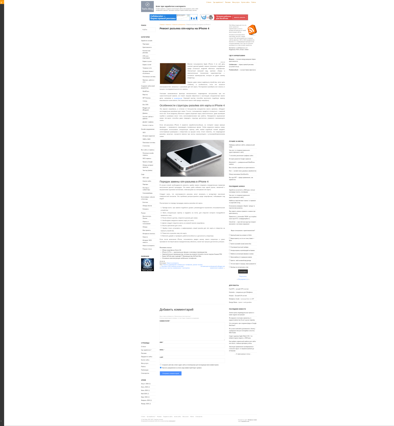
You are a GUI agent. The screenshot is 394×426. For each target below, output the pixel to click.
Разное (143, 213)
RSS (237, 49)
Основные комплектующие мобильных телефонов (179, 258)
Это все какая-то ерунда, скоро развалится (243, 264)
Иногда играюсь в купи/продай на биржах (243, 250)
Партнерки (146, 44)
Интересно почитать (149, 233)
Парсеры (145, 184)
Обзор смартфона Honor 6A (171, 250)
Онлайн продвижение (147, 129)
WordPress (146, 91)
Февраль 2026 (145, 400)
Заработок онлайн (146, 40)
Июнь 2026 (144, 390)
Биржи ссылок (147, 61)
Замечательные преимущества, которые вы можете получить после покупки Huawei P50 (192, 254)
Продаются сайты (146, 356)
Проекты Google (147, 162)
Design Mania (233, 302)
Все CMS (145, 104)
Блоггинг (145, 202)
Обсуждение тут (243, 279)
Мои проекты (147, 230)
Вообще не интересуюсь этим (239, 267)
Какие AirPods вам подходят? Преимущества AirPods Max (181, 256)
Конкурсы (146, 209)
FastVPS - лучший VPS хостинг (239, 289)
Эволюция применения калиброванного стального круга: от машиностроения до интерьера (241, 348)
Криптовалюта (147, 47)
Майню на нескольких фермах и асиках (242, 254)
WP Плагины (147, 98)
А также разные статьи (243, 354)
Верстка (145, 94)
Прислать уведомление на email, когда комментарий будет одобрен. (182, 368)
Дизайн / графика (148, 122)
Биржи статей (147, 64)
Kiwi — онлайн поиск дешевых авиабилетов (242, 171)
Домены (145, 113)
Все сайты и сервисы (147, 150)
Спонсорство (145, 373)
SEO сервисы (147, 158)
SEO (144, 132)
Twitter (247, 49)
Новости (168, 24)
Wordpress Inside (234, 299)
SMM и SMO (146, 139)
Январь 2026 (145, 403)
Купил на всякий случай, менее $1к (241, 244)
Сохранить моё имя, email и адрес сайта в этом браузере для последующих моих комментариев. (190, 365)
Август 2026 (145, 383)
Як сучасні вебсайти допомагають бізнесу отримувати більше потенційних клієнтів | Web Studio (242, 330)
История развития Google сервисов (240, 159)
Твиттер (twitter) (147, 170)
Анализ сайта (147, 181)
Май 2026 (144, 393)
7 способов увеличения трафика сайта (241, 155)
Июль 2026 (144, 387)
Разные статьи (147, 249)
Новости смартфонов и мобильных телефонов (177, 264)
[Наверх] (2, 421)
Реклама (227, 2)
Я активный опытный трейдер (239, 247)
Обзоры (145, 227)
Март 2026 (144, 397)
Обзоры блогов (147, 205)
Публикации (144, 370)
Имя (161, 342)
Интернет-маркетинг (149, 136)
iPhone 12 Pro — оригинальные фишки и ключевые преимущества (184, 252)
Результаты (243, 276)
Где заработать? (218, 2)
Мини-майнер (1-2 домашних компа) (241, 257)
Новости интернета (178, 24)
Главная (162, 24)
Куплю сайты (245, 2)
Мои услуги (235, 2)
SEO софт (146, 177)
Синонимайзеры (147, 193)
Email (162, 350)
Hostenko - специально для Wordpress (241, 292)
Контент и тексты (148, 125)
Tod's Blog (147, 6)
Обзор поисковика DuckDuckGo (239, 174)
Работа (253, 2)
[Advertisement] (192, 46)
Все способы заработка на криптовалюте (242, 167)
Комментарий (165, 321)
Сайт (161, 357)
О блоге (208, 2)
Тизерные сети (147, 68)
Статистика (146, 146)
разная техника (197, 264)
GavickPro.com (245, 421)
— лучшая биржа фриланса (242, 70)
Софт (142, 174)
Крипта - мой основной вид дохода (241, 260)
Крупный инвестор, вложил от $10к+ (241, 235)
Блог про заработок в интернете (171, 6)
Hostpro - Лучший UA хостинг (238, 295)
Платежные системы (149, 76)
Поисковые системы (149, 142)
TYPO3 (145, 101)
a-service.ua (178, 98)
